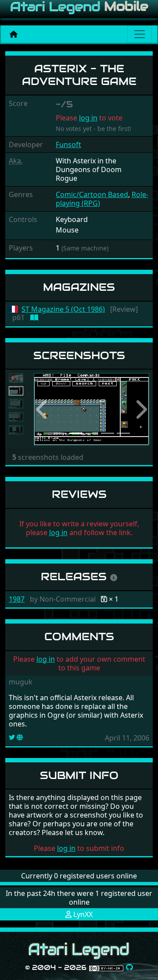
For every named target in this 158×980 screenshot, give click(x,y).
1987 (17, 599)
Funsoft (68, 144)
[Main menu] (139, 34)
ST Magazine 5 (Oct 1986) (63, 309)
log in (88, 118)
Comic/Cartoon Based (92, 194)
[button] (42, 409)
